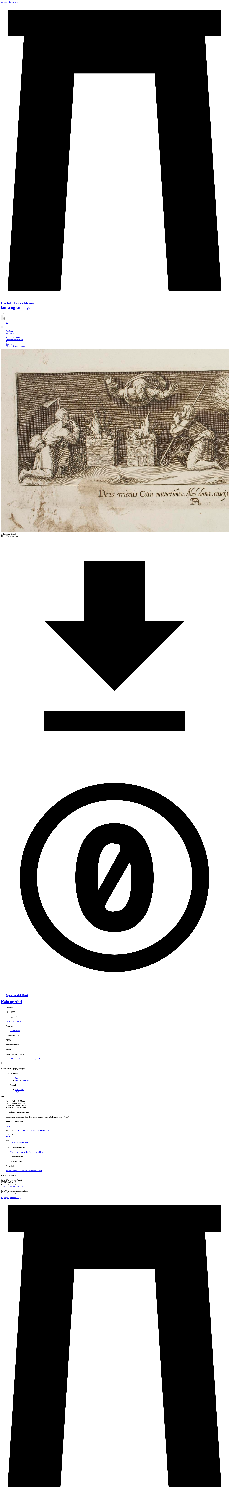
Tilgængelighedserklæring (15, 346)
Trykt (17, 1092)
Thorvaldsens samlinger (15, 1059)
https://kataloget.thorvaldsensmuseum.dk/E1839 (24, 1171)
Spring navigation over (9, 2)
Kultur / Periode (12, 1130)
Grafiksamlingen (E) (33, 1059)
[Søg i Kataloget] (2, 316)
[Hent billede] (114, 763)
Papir (17, 1078)
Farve (17, 1080)
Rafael (8, 1136)
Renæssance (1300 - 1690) (38, 1130)
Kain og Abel (11, 1001)
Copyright (9, 335)
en (7, 323)
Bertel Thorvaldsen (13, 338)
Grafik (8, 1021)
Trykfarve (25, 1080)
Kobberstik (17, 1021)
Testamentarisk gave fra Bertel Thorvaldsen (26, 1152)
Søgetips (9, 344)
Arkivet (8, 342)
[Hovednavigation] (2, 327)
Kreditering (10, 333)
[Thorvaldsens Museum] (114, 1346)
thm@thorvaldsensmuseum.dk (12, 1186)
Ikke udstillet (15, 1031)
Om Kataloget (11, 331)
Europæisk (22, 1130)
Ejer (7, 1140)
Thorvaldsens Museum (14, 340)
